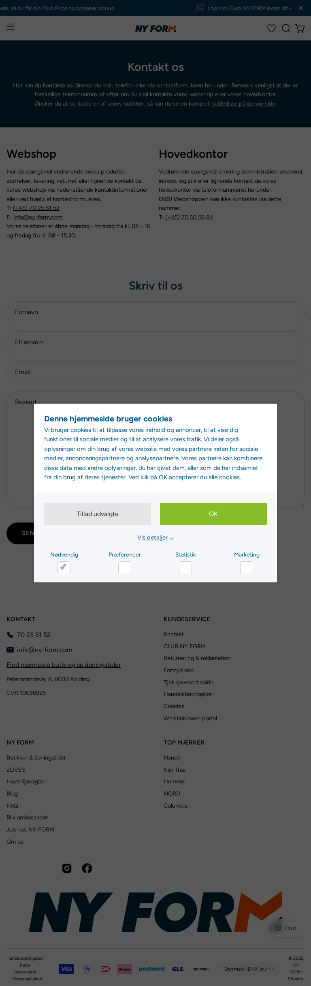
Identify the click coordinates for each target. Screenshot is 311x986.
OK (213, 514)
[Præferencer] (124, 567)
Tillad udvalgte (98, 514)
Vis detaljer (152, 537)
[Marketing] (246, 567)
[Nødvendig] (64, 567)
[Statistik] (185, 567)
